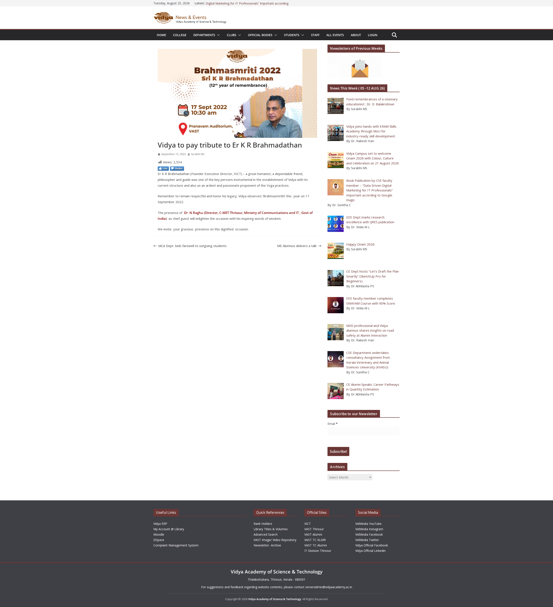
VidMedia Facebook (369, 534)
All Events (335, 35)
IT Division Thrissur (317, 551)
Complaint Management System (176, 545)
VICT (307, 524)
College (179, 35)
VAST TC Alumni (315, 545)
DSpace (158, 540)
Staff (315, 35)
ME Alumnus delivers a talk (296, 246)
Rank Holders (263, 524)
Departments (204, 35)
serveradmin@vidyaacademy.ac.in (328, 587)
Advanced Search (266, 534)
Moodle (158, 534)
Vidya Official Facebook (371, 545)
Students (291, 35)
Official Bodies (260, 35)
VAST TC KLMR (315, 540)
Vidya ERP (160, 524)
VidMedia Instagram (369, 529)
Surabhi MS (197, 154)
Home (161, 35)
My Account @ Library (168, 529)
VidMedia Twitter (367, 540)
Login (372, 35)
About (356, 35)
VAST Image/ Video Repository (275, 540)
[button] (217, 35)
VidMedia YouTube (368, 524)
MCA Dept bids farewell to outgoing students (192, 246)
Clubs (231, 35)
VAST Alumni (313, 534)
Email (332, 424)
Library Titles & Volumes (271, 529)
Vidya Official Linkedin (370, 551)
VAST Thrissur (314, 529)
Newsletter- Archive (267, 545)
